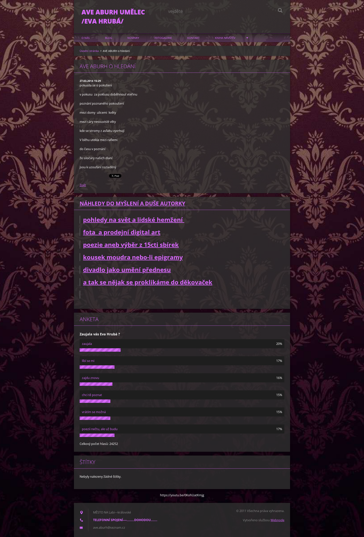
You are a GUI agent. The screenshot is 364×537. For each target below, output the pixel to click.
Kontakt (193, 38)
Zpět (83, 185)
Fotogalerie (163, 38)
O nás (86, 38)
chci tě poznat (92, 395)
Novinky (133, 38)
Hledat (280, 11)
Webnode (277, 520)
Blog (108, 38)
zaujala (87, 344)
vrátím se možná (94, 412)
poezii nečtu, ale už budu (100, 429)
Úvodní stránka (89, 51)
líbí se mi (88, 361)
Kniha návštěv (225, 38)
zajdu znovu (90, 378)
